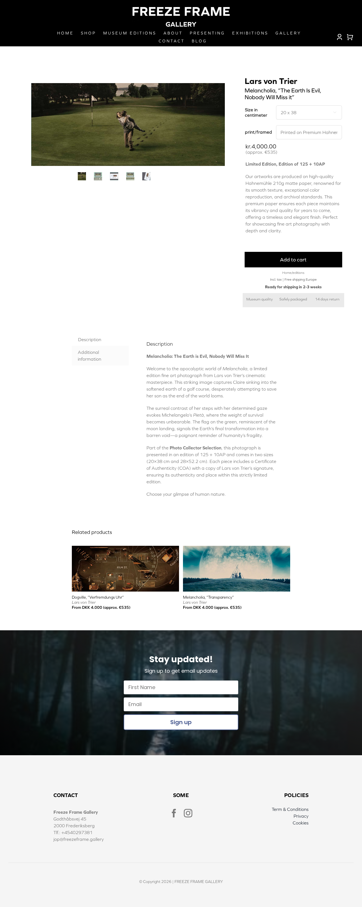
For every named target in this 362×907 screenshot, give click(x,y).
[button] (77, 580)
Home (287, 273)
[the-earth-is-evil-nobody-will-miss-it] (128, 124)
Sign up (181, 722)
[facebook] (174, 813)
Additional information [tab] (89, 355)
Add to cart (293, 260)
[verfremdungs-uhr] (125, 548)
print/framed (258, 132)
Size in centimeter (256, 112)
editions (298, 273)
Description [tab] (89, 339)
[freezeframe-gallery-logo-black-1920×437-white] (181, 7)
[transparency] (236, 548)
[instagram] (188, 813)
